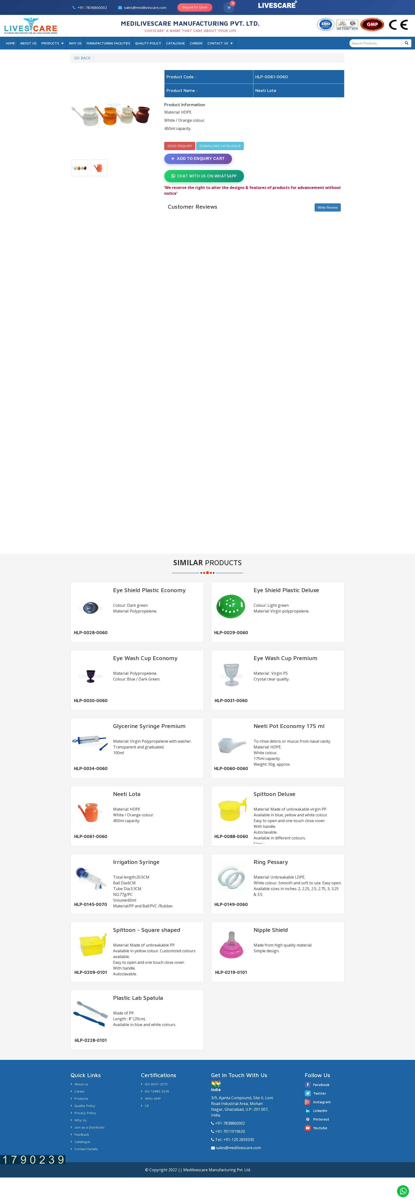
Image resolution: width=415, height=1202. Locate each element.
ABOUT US (28, 43)
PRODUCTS (50, 43)
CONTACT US (218, 43)
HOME (10, 43)
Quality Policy (84, 1106)
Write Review (328, 207)
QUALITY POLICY (148, 43)
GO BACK (82, 58)
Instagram (322, 1102)
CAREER (196, 43)
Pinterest (321, 1119)
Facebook (321, 1085)
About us (81, 1084)
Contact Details (86, 1149)
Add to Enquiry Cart (200, 159)
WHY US (75, 43)
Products (81, 1098)
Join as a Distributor (89, 1127)
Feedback (81, 1134)
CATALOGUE (175, 43)
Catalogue (82, 1142)
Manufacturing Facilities (108, 43)
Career (79, 1091)
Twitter (319, 1093)
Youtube (320, 1128)
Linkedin (320, 1111)
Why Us (80, 1120)
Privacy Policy (85, 1113)
